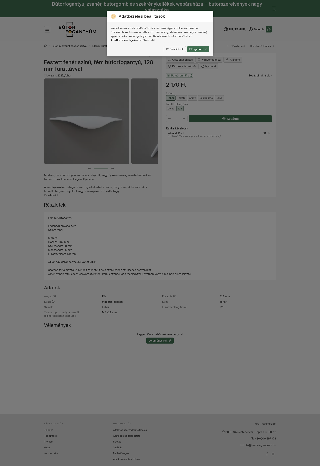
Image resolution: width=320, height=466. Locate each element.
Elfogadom (196, 49)
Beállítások (177, 49)
